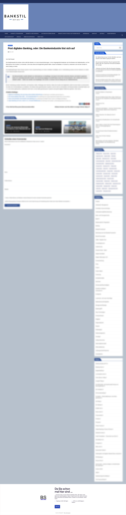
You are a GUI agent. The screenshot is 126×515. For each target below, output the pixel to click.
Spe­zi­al (19, 36)
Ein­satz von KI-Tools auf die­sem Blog (69, 33)
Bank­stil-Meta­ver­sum (32, 33)
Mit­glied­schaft (9, 36)
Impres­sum (86, 33)
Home (6, 33)
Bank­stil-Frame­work (17, 33)
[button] (122, 35)
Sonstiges (10, 45)
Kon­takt (94, 33)
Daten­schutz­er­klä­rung (48, 33)
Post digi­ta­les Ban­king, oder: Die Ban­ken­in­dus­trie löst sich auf (41, 48)
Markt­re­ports (111, 33)
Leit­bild (102, 33)
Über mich (40, 36)
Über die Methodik (29, 36)
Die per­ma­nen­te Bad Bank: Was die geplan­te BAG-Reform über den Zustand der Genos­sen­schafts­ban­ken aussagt (108, 63)
